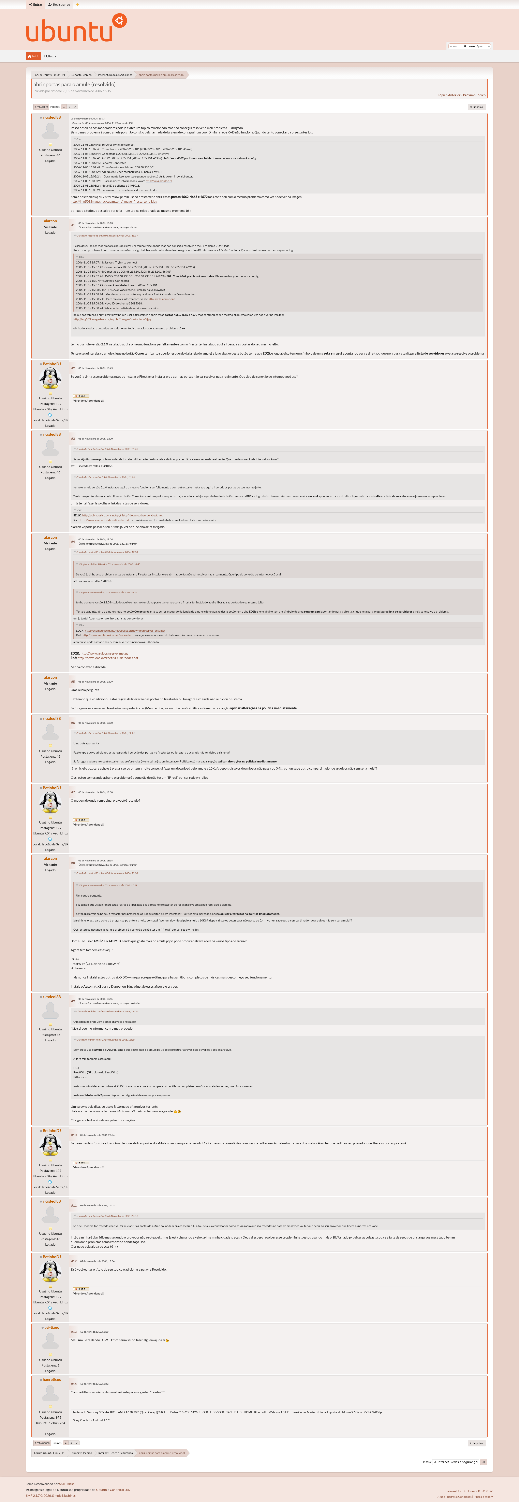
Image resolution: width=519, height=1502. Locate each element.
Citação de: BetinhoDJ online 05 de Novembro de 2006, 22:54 (107, 1215)
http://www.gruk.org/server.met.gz (104, 653)
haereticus (52, 1379)
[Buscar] (465, 46)
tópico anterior (449, 95)
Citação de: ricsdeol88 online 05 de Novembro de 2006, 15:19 (107, 235)
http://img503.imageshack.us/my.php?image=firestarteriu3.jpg (114, 201)
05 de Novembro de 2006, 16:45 (95, 368)
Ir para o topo (42, 1443)
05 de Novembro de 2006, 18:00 (95, 722)
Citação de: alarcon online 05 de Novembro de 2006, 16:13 (105, 477)
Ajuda (441, 1496)
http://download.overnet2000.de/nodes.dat (108, 658)
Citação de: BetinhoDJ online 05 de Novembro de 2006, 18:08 (107, 1011)
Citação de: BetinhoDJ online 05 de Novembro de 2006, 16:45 (107, 448)
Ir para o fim (41, 107)
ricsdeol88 (52, 117)
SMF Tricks (66, 1484)
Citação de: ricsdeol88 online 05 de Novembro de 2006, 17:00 (107, 552)
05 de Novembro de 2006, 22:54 (97, 1135)
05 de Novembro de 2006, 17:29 (95, 681)
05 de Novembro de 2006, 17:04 (95, 539)
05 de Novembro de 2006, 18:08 (95, 792)
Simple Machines (64, 1495)
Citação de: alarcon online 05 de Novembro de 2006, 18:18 (105, 1039)
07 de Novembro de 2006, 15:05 (97, 1205)
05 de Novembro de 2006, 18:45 (95, 999)
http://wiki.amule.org (159, 181)
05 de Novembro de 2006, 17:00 (95, 438)
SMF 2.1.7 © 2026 (38, 1495)
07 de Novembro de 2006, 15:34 (97, 1261)
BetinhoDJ (52, 363)
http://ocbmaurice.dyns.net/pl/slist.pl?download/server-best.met (122, 515)
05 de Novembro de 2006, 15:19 (88, 118)
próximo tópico (474, 95)
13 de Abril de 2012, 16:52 (94, 1383)
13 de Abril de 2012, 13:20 (94, 1331)
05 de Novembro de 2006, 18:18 (95, 860)
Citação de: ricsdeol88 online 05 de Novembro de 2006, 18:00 (107, 873)
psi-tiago (51, 1327)
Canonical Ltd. (120, 1489)
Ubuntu (101, 1489)
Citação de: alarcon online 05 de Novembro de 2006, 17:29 (105, 733)
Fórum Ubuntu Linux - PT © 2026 (470, 1491)
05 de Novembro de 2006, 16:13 (95, 223)
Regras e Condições (459, 1496)
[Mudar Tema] (77, 4)
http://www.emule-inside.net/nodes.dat (104, 520)
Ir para (427, 1461)
